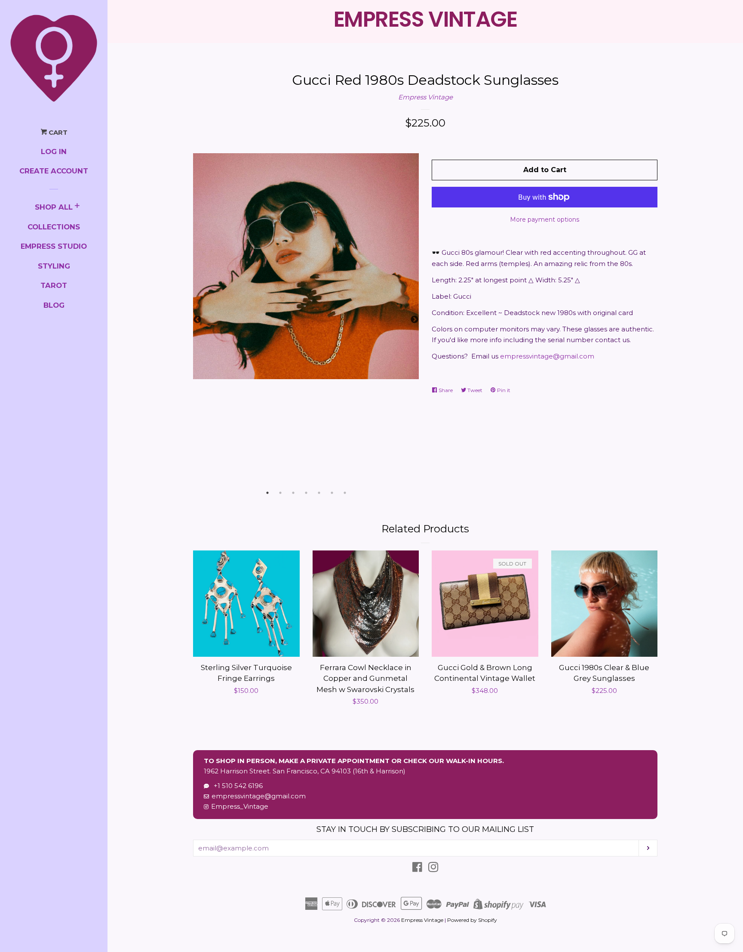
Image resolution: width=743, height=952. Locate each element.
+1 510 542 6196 (236, 786)
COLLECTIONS (54, 227)
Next (414, 319)
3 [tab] (293, 492)
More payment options (545, 219)
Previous (197, 319)
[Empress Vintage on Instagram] (433, 869)
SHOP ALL (54, 207)
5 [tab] (319, 492)
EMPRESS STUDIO (54, 246)
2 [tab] (280, 492)
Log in (54, 151)
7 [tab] (345, 492)
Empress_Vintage (239, 806)
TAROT (53, 285)
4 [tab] (306, 492)
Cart (57, 132)
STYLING (54, 266)
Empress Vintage (425, 97)
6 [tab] (332, 492)
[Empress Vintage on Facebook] (417, 869)
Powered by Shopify (472, 920)
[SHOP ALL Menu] (77, 207)
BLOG (53, 305)
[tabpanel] (306, 266)
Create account (53, 171)
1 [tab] (267, 492)
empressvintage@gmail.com (547, 356)
